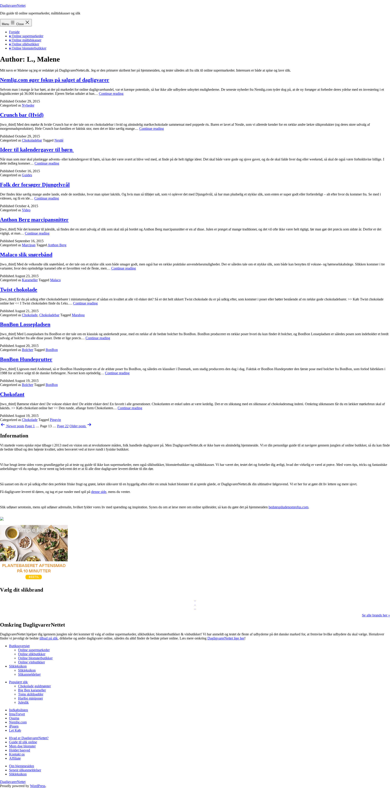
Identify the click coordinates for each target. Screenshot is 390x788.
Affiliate (15, 758)
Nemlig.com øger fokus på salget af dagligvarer (54, 80)
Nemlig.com (18, 722)
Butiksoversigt (19, 646)
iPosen (14, 726)
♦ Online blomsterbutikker (27, 48)
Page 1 (30, 426)
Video (26, 210)
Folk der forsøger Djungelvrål (35, 185)
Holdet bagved (19, 750)
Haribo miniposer (30, 698)
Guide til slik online (23, 742)
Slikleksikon (18, 666)
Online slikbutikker (31, 654)
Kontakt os (17, 754)
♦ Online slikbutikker (24, 44)
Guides (27, 175)
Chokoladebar (32, 140)
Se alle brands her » (376, 615)
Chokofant (12, 394)
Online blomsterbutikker (35, 658)
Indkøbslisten (18, 710)
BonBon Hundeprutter (26, 359)
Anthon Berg (57, 245)
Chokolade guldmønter (34, 686)
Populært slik (18, 682)
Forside (14, 32)
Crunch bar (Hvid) (22, 115)
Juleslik (23, 702)
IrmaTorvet (17, 714)
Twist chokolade (18, 290)
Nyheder (28, 105)
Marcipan (28, 245)
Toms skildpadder (30, 694)
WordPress (37, 786)
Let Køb (15, 730)
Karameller (30, 280)
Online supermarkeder (34, 650)
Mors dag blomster (22, 746)
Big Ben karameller (32, 690)
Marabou (78, 315)
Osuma (14, 718)
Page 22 (63, 426)
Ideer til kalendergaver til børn (37, 150)
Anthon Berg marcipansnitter (34, 220)
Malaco (55, 280)
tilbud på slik (48, 638)
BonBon (52, 350)
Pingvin (55, 420)
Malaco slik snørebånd (26, 255)
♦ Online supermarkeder (26, 36)
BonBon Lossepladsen (25, 324)
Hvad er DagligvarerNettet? (29, 738)
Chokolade (29, 315)
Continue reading (111, 93)
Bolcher (27, 350)
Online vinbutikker (31, 662)
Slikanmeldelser (29, 674)
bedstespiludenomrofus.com (288, 507)
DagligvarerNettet (13, 5)
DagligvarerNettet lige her (225, 638)
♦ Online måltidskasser (25, 40)
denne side (98, 492)
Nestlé (58, 140)
